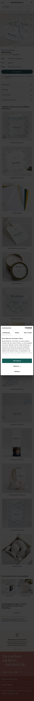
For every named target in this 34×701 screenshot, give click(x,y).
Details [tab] (17, 332)
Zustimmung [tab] (6, 332)
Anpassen (16, 366)
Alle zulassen (17, 360)
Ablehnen (17, 371)
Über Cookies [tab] (28, 332)
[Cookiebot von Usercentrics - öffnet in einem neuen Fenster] (25, 328)
